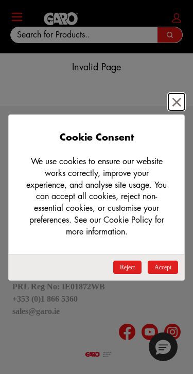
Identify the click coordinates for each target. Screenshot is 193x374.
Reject (127, 267)
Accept (162, 267)
